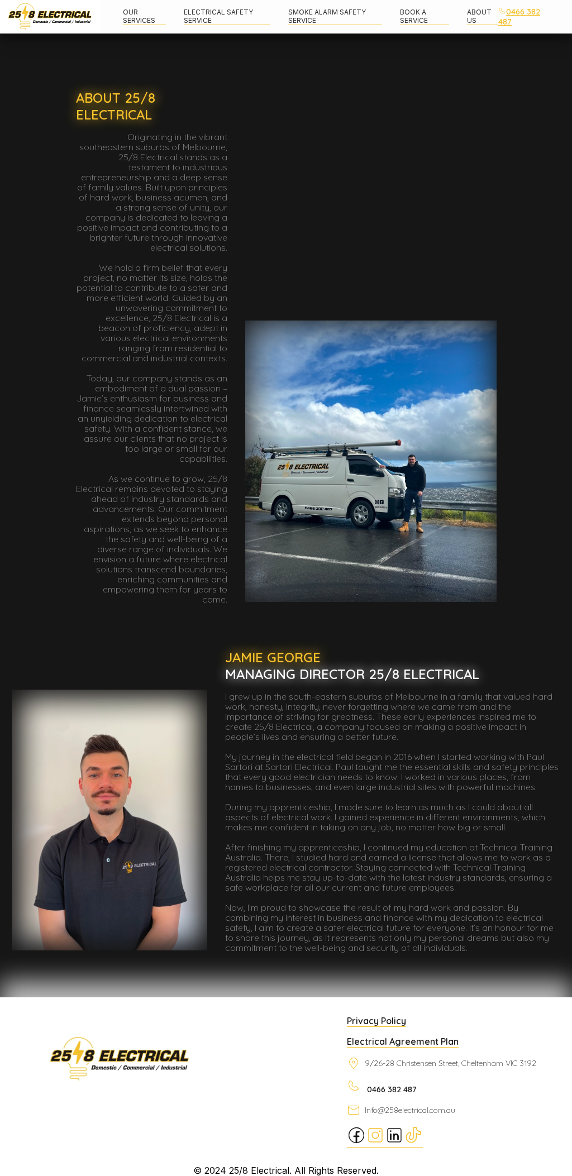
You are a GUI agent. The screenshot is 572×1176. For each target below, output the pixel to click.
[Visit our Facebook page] (356, 1142)
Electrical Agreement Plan (403, 1041)
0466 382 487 (519, 17)
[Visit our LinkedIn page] (394, 1142)
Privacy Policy (376, 1020)
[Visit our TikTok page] (413, 1142)
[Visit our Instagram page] (375, 1142)
